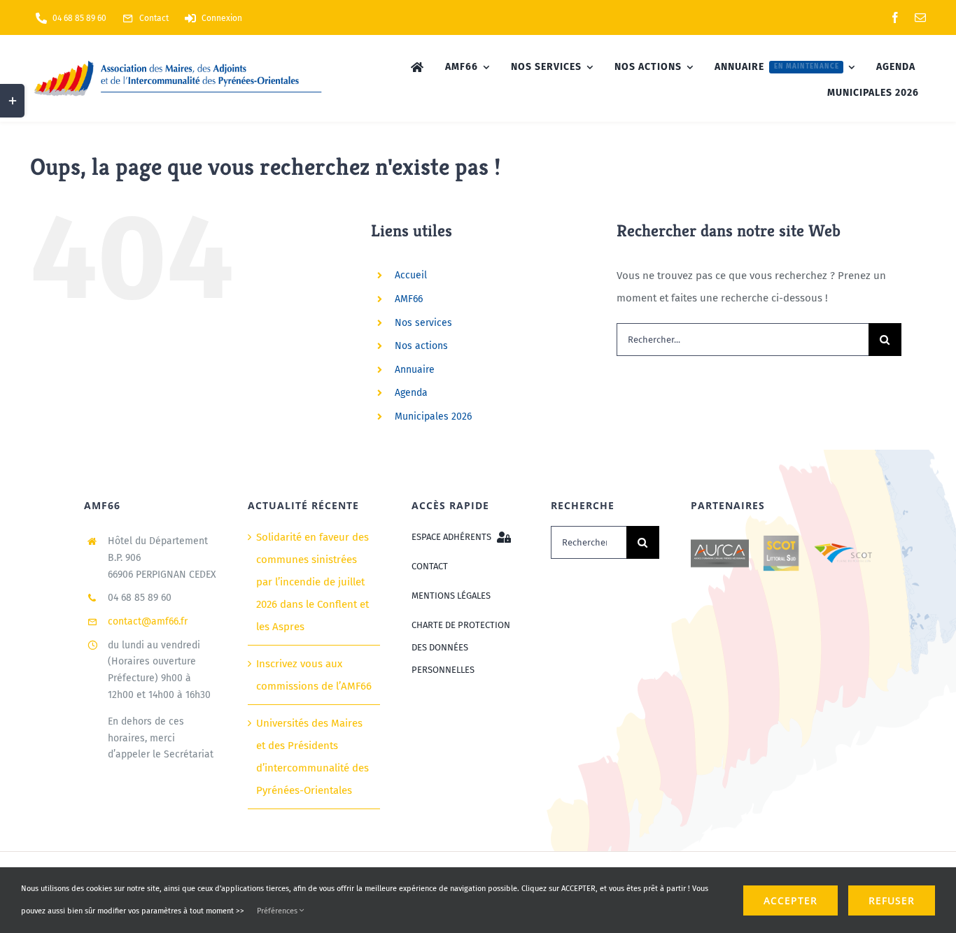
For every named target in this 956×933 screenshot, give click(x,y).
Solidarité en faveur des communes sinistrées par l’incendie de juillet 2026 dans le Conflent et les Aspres (312, 582)
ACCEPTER (790, 900)
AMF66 (409, 299)
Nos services (423, 323)
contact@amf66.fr (148, 621)
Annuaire (415, 370)
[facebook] (895, 17)
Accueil (411, 275)
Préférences (278, 911)
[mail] (920, 17)
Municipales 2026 (433, 416)
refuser (892, 900)
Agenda (411, 393)
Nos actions (421, 346)
